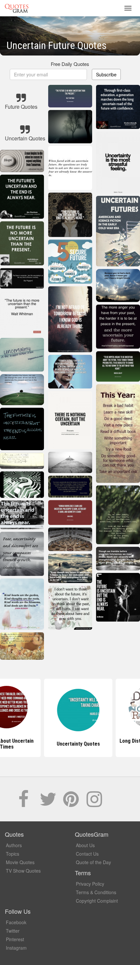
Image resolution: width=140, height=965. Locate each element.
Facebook (16, 922)
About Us (85, 845)
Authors (14, 845)
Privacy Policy (90, 883)
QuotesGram (16, 8)
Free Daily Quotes (70, 63)
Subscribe (106, 74)
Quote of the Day (93, 862)
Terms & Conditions (96, 892)
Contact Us (87, 853)
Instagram (16, 947)
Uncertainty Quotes (70, 744)
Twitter (13, 930)
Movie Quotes (20, 862)
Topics (12, 853)
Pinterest (15, 939)
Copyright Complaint (97, 900)
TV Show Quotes (23, 870)
